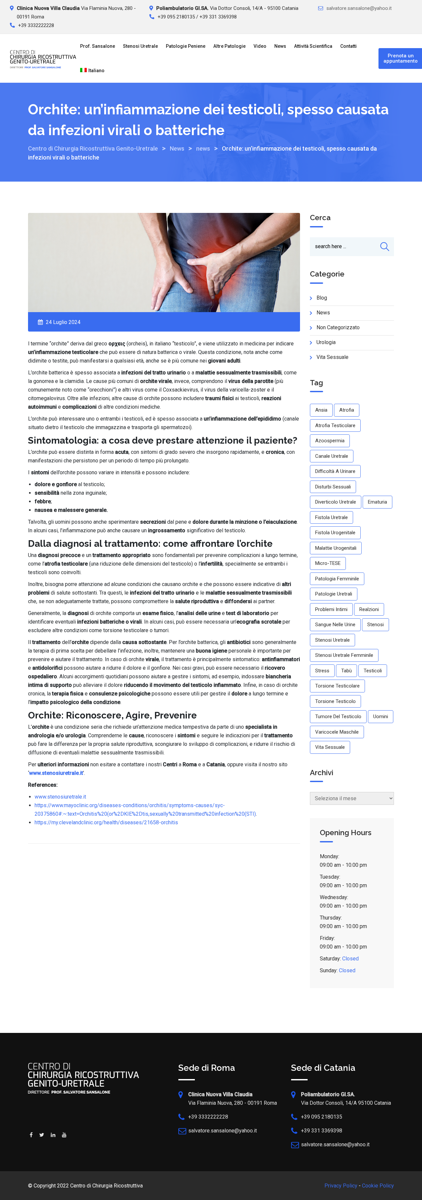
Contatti (348, 46)
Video (260, 46)
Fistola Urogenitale (335, 533)
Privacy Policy (340, 1186)
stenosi (375, 625)
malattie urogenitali (335, 548)
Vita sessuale (332, 357)
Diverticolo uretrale (335, 502)
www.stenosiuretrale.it (60, 797)
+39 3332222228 (208, 1117)
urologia (326, 342)
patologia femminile (337, 579)
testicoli (373, 671)
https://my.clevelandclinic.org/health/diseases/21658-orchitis (106, 822)
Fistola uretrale (331, 517)
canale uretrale (331, 456)
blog (321, 298)
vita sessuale (330, 747)
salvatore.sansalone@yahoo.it (359, 8)
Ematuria (377, 502)
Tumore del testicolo (338, 716)
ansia (321, 410)
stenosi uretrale (332, 640)
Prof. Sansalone (97, 46)
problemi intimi (331, 609)
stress (322, 671)
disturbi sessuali (333, 487)
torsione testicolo (335, 701)
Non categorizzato (338, 327)
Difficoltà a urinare (335, 471)
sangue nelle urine (335, 625)
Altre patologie (229, 46)
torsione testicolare (337, 686)
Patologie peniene (185, 46)
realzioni (369, 609)
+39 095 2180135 (321, 1117)
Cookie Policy (378, 1186)
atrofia (346, 410)
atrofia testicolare (335, 425)
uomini (380, 716)
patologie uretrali (333, 594)
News (280, 46)
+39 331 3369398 (321, 1130)
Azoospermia (330, 441)
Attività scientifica (313, 46)
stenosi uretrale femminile (344, 655)
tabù (346, 671)
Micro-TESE (328, 563)
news (323, 312)
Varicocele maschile (337, 732)
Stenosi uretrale (140, 46)
